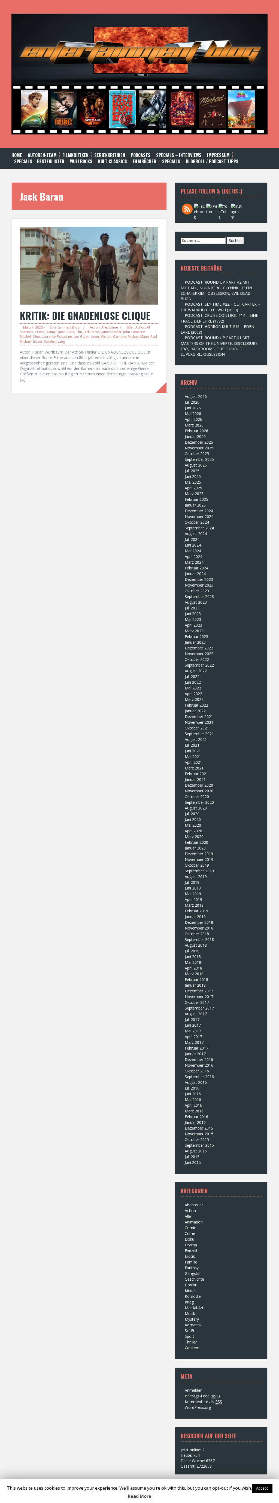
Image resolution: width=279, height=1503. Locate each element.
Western (192, 1347)
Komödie (193, 1296)
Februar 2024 (196, 567)
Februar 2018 (196, 979)
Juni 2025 (193, 476)
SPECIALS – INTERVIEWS (178, 155)
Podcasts (140, 155)
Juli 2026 (192, 402)
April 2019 (193, 899)
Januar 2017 (195, 1053)
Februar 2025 (196, 499)
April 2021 (193, 762)
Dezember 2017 (199, 990)
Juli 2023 (192, 608)
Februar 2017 (196, 1048)
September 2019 (199, 870)
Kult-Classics (112, 161)
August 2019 (196, 876)
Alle (104, 327)
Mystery (192, 1319)
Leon (95, 336)
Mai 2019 (193, 893)
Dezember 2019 (199, 853)
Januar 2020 (195, 848)
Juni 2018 (193, 956)
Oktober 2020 (197, 796)
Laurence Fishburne (57, 336)
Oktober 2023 (197, 590)
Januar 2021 (195, 779)
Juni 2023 (193, 613)
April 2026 (193, 419)
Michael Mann (138, 336)
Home (16, 155)
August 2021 (196, 739)
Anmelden (193, 1390)
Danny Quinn (56, 332)
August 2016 (196, 1082)
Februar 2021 (196, 773)
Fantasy (192, 1267)
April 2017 (193, 1036)
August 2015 (196, 1151)
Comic (190, 1227)
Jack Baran (92, 332)
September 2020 (199, 802)
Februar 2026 (196, 430)
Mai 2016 (193, 1099)
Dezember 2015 (199, 1128)
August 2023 (196, 602)
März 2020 (194, 836)
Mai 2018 (193, 962)
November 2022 (199, 653)
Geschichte (194, 1279)
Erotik (190, 1256)
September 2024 (199, 527)
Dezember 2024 (199, 510)
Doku (189, 1239)
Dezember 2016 (199, 1059)
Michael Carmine (113, 336)
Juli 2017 (192, 1019)
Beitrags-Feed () (202, 1395)
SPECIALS (171, 161)
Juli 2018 (192, 950)
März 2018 (194, 973)
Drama (191, 1244)
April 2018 (193, 968)
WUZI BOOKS (81, 161)
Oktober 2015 (197, 1139)
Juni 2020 (193, 819)
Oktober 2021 (197, 728)
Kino (36, 336)
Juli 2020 (192, 813)
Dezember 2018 (199, 922)
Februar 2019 (196, 910)
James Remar (111, 332)
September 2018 (199, 939)
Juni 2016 (193, 1093)
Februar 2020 (196, 842)
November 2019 (199, 859)
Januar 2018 (195, 985)
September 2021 (199, 733)
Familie (191, 1262)
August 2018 (196, 945)
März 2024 (194, 562)
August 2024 (196, 533)
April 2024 (193, 556)
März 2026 (194, 425)
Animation (194, 1222)
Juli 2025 (192, 470)
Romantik (193, 1324)
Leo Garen (82, 336)
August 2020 (196, 808)
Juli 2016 (192, 1088)
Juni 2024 (193, 545)
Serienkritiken (109, 155)
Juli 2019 (192, 882)
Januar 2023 (195, 642)
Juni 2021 (193, 750)
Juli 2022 (192, 676)
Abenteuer (194, 1204)
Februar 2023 (196, 636)
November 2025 (199, 447)
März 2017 (194, 1042)
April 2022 (193, 693)
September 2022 (199, 665)
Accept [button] (262, 1488)
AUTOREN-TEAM (42, 155)
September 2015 (199, 1145)
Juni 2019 (193, 888)
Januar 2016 (195, 1122)
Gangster (193, 1273)
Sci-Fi (189, 1330)
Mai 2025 (193, 482)
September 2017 (199, 1008)
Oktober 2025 (197, 453)
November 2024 (199, 516)
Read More (139, 1496)
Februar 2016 (196, 1116)
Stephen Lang (54, 341)
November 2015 (199, 1133)
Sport (189, 1336)
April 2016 (193, 1105)
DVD (70, 332)
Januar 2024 (195, 573)
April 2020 (193, 830)
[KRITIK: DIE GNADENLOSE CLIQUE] (89, 265)
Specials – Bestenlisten (39, 161)
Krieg (189, 1302)
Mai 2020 (193, 825)
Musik (190, 1313)
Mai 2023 (193, 619)
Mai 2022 (193, 688)
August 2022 (196, 670)
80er (130, 327)
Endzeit (191, 1250)
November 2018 (199, 928)
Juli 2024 (192, 539)
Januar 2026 (195, 436)
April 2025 (193, 487)
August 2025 (196, 465)
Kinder (190, 1290)
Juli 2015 (192, 1156)
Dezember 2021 (199, 716)
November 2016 (199, 1065)
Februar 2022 (196, 705)
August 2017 (196, 1013)
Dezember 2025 (199, 442)
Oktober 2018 (197, 933)
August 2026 (196, 396)
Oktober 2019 (197, 865)
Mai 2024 (193, 550)
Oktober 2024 (197, 522)
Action (95, 327)
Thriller (191, 1342)
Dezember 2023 (199, 579)
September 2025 (199, 459)
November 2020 (199, 790)
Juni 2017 (193, 1025)
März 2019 (194, 905)
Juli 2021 (192, 745)
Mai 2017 (193, 1030)
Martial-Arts (195, 1307)
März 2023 (194, 630)
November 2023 (199, 585)
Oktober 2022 (197, 659)
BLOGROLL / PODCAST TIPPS (212, 161)
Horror (190, 1284)
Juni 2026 (193, 407)
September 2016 (199, 1076)
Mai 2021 (193, 756)
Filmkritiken (75, 155)
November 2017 (199, 996)
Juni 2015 (193, 1162)
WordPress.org (198, 1407)
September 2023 (199, 596)
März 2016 (194, 1111)
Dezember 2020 (199, 785)
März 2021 (194, 768)
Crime (113, 327)
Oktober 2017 (197, 1002)
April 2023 (193, 625)
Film (79, 332)
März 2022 (194, 699)
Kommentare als (203, 1401)
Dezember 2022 (199, 648)
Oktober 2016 (197, 1070)
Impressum (218, 155)
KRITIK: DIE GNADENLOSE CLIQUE (85, 315)
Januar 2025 (195, 505)
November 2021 (199, 722)
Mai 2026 (193, 413)
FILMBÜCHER (144, 161)
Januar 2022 (195, 710)
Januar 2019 (195, 916)
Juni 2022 (193, 682)
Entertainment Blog (64, 327)
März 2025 (194, 493)
